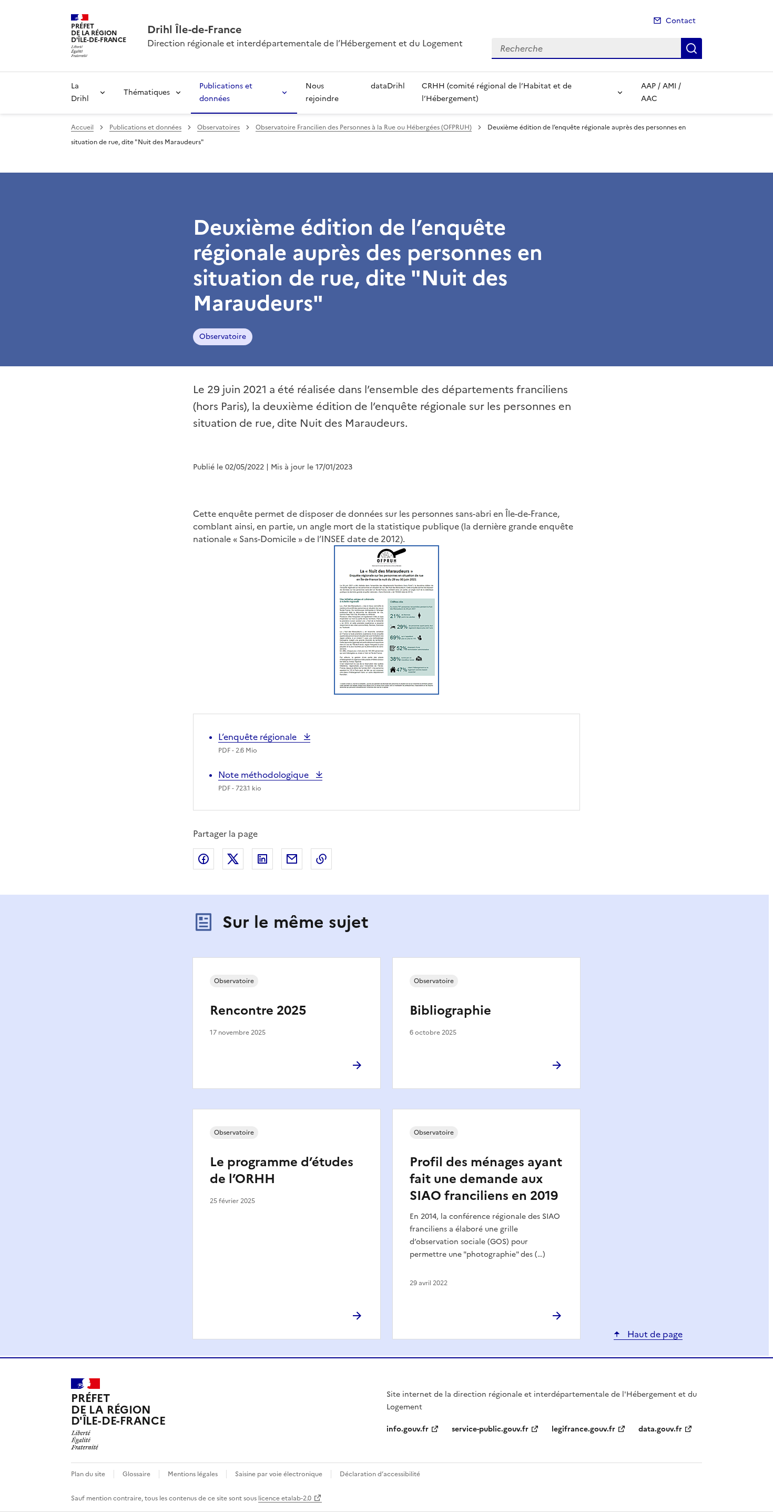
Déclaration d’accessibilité (380, 1474)
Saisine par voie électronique (278, 1474)
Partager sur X (232, 858)
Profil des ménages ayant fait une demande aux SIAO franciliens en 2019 (486, 1179)
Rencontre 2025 (258, 1010)
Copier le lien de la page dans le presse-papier (321, 858)
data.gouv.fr (660, 1429)
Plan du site (88, 1474)
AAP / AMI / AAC (661, 92)
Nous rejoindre (322, 92)
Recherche (691, 48)
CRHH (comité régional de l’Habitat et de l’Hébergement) (497, 92)
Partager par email (291, 858)
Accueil (82, 127)
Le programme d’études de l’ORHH (281, 1170)
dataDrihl (388, 86)
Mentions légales (193, 1474)
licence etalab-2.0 (284, 1498)
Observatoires (218, 127)
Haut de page (654, 1334)
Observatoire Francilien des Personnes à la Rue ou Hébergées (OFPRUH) (364, 127)
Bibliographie (450, 1010)
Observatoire (222, 336)
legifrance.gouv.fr (583, 1429)
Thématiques (147, 92)
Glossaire (136, 1474)
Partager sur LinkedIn (262, 858)
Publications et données (225, 92)
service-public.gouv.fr (490, 1429)
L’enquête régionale (258, 736)
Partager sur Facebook (203, 858)
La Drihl (80, 92)
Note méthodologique (264, 774)
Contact (681, 20)
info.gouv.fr (408, 1429)
